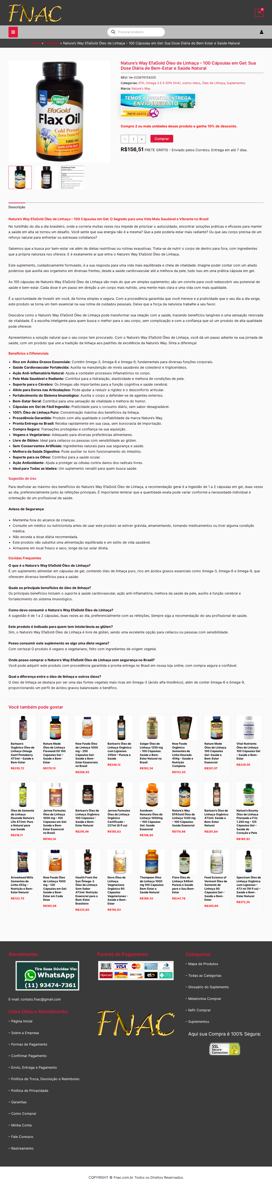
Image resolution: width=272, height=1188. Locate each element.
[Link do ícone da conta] (262, 32)
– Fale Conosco (20, 1136)
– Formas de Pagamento (27, 1044)
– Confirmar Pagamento (27, 1056)
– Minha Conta (20, 1125)
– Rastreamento (21, 1148)
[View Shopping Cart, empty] (259, 13)
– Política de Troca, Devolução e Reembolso (43, 1079)
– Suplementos (197, 1021)
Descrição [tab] (16, 207)
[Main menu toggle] (13, 32)
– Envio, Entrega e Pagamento (32, 1067)
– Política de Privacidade (28, 1090)
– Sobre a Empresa (23, 1033)
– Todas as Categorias (203, 975)
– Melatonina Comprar (203, 998)
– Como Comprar (22, 1113)
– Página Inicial (20, 1021)
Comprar (162, 139)
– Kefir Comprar (198, 1010)
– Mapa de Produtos (202, 964)
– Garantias (17, 1102)
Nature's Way (141, 88)
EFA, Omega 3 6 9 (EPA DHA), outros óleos (169, 83)
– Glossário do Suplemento (207, 987)
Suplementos (236, 83)
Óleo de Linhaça (213, 83)
